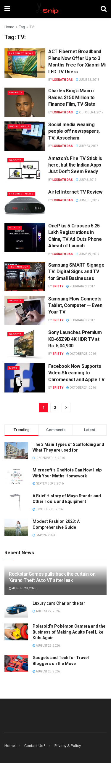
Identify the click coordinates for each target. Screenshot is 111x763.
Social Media (19, 126)
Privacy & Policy (67, 745)
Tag (22, 27)
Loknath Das (62, 79)
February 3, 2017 (82, 286)
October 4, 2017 (91, 112)
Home (9, 27)
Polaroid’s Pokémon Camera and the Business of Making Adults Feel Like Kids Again (69, 632)
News (13, 368)
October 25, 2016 (82, 353)
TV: (32, 27)
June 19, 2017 (88, 254)
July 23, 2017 (88, 146)
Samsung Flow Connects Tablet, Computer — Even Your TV (75, 305)
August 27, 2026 (47, 611)
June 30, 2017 (88, 200)
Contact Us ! (34, 745)
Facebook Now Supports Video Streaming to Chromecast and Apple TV (76, 372)
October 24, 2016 (82, 387)
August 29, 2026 (24, 588)
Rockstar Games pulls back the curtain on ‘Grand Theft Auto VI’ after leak (52, 577)
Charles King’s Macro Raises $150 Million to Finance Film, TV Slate (71, 97)
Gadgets (15, 160)
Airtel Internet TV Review (75, 192)
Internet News (21, 53)
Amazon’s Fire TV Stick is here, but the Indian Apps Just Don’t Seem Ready (75, 165)
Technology (18, 266)
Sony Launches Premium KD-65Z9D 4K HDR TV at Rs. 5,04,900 (75, 339)
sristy (57, 286)
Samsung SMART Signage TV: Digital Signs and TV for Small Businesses (76, 271)
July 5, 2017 (87, 179)
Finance (15, 92)
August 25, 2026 (47, 645)
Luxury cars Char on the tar (59, 603)
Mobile (14, 227)
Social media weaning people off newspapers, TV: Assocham (74, 131)
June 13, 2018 (88, 79)
